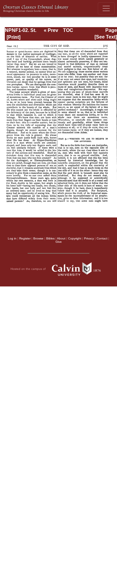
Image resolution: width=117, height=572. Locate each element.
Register (25, 238)
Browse (38, 238)
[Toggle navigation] (106, 8)
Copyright (74, 238)
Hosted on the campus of (28, 268)
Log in (12, 238)
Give (59, 241)
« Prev (51, 30)
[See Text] (105, 36)
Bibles (50, 238)
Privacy (89, 238)
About (61, 238)
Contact (102, 238)
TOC (68, 30)
